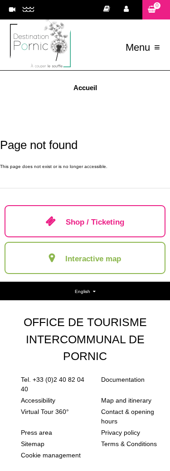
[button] (156, 9)
